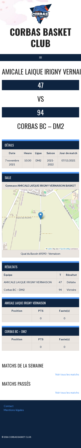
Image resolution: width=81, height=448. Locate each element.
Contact (9, 406)
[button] (40, 216)
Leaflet (49, 249)
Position (16, 310)
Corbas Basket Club (40, 37)
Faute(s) (64, 310)
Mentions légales (14, 410)
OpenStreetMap (65, 249)
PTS (40, 310)
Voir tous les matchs (67, 374)
